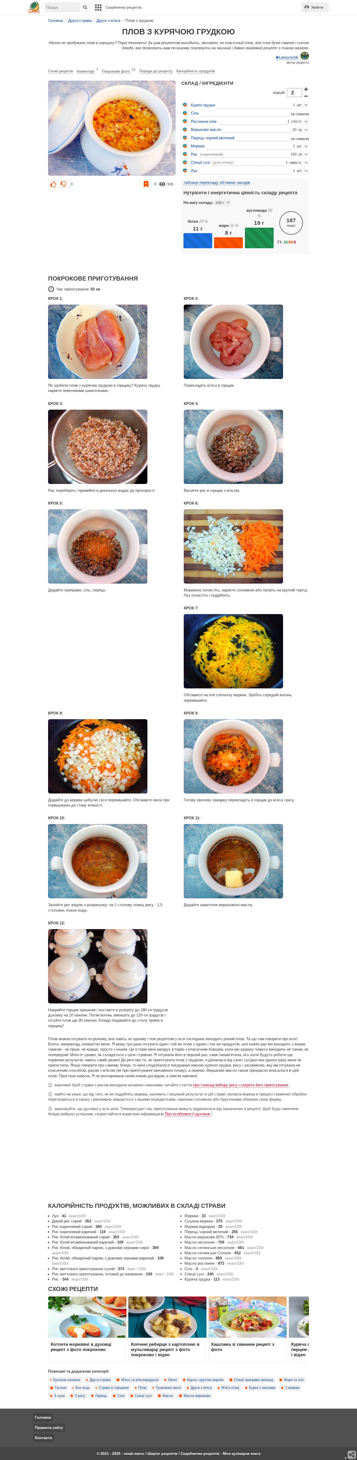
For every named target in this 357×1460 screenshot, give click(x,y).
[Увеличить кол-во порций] (306, 89)
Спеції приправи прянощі (253, 1380)
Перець (101, 1396)
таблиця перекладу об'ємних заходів (216, 182)
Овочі (172, 1380)
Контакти (43, 1437)
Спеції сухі (143, 1396)
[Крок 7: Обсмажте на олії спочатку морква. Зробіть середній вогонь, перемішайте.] (246, 651)
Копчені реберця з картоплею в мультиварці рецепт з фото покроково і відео (165, 1349)
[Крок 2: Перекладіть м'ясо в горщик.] (246, 342)
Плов (142, 1388)
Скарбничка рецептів (123, 7)
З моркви (292, 1388)
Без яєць (83, 1388)
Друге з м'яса (201, 1388)
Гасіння (60, 1388)
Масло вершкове (197, 1396)
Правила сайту (49, 1427)
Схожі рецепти (60, 71)
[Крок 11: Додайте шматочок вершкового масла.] (246, 861)
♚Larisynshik (286, 57)
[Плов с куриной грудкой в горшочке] (112, 128)
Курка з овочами (262, 1388)
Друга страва (100, 1380)
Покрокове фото (118, 70)
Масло (168, 1396)
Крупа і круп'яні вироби (205, 1380)
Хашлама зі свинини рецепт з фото (242, 1347)
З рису (80, 1396)
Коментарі (87, 70)
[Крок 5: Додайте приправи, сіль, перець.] (110, 546)
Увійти (317, 7)
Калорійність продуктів (195, 71)
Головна (43, 1417)
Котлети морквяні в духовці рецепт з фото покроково (81, 1347)
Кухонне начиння (66, 1380)
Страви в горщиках (114, 1388)
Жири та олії (294, 1380)
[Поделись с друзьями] (352, 1455)
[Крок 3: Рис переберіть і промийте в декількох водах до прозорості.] (110, 447)
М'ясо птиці (230, 1388)
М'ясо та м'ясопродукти (139, 1380)
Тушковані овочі (168, 1388)
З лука (59, 1396)
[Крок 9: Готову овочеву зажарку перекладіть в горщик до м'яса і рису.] (246, 756)
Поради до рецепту (155, 71)
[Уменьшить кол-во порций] (306, 96)
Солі (120, 1396)
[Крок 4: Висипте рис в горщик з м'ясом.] (246, 447)
